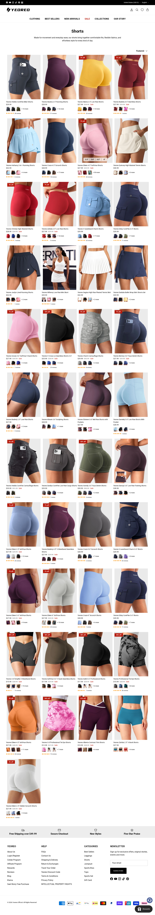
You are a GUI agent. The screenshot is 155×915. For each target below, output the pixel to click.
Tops (86, 872)
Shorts (87, 860)
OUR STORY (120, 19)
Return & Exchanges (49, 864)
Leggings (88, 856)
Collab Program (14, 860)
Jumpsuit (88, 864)
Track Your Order (48, 868)
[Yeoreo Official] (18, 9)
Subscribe (118, 871)
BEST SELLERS (52, 19)
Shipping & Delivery (49, 860)
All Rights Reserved (30, 902)
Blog (9, 876)
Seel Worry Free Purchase (18, 884)
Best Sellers (89, 852)
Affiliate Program (14, 864)
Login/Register (13, 856)
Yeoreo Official (18, 902)
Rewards (11, 868)
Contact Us (46, 856)
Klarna (10, 880)
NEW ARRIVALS (72, 19)
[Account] (131, 9)
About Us (11, 852)
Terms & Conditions (49, 876)
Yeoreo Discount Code (50, 872)
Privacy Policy (47, 880)
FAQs (43, 852)
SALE (87, 19)
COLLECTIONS (102, 19)
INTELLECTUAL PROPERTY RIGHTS (56, 884)
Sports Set (88, 876)
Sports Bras (89, 868)
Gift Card (88, 880)
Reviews (10, 872)
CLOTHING (35, 19)
